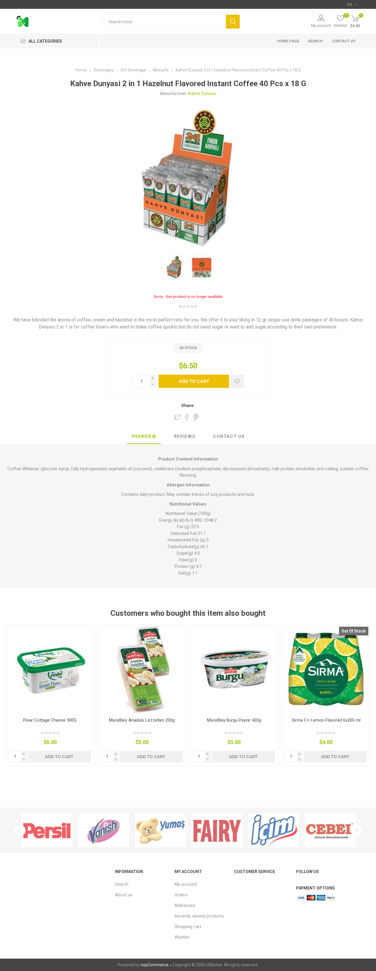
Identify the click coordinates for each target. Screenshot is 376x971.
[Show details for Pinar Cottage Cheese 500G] (50, 669)
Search (233, 22)
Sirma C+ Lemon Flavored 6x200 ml (326, 720)
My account (321, 25)
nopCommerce (155, 964)
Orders (180, 894)
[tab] (144, 436)
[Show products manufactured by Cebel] (327, 830)
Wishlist (181, 937)
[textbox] (164, 22)
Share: (188, 405)
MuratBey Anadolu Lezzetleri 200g (142, 720)
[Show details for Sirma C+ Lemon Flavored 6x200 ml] (326, 669)
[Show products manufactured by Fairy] (213, 830)
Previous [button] (20, 830)
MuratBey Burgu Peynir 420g (234, 720)
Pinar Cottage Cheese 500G (50, 720)
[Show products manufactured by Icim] (270, 830)
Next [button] (356, 830)
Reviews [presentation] (184, 436)
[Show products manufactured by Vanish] (100, 830)
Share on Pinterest (196, 417)
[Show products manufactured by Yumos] (157, 830)
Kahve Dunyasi (202, 93)
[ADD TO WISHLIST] (237, 381)
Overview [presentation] (143, 436)
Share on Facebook (187, 417)
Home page (288, 41)
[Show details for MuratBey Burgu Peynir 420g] (234, 669)
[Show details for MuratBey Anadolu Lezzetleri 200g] (142, 669)
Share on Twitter (177, 417)
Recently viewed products (199, 916)
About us (123, 894)
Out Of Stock (353, 631)
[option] (43, 830)
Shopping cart (187, 926)
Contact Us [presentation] (229, 436)
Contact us (343, 41)
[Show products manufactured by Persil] (43, 830)
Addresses (184, 905)
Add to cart (194, 381)
